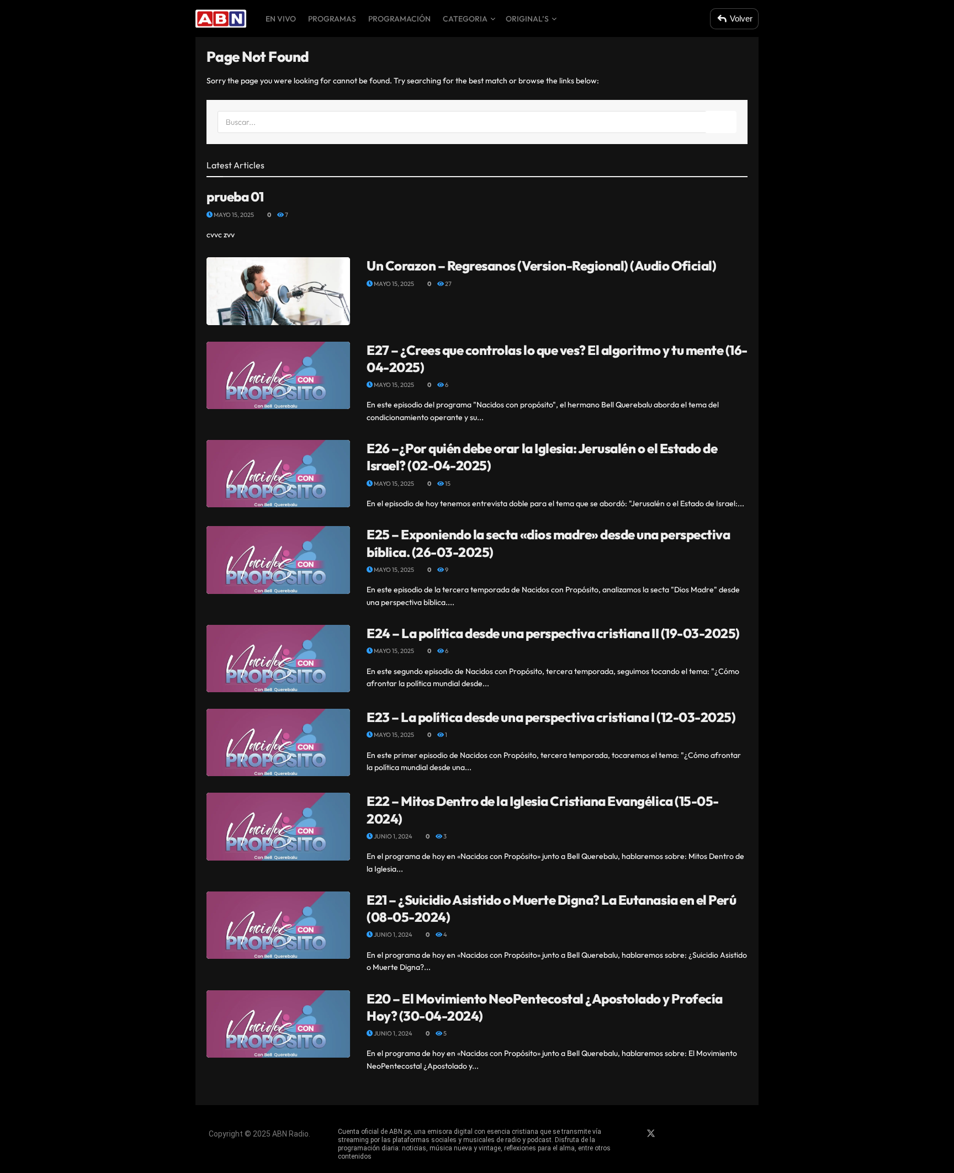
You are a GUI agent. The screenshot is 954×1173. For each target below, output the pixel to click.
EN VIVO (281, 19)
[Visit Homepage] (220, 18)
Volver (741, 18)
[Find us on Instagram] (670, 1134)
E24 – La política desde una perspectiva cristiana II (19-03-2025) (553, 633)
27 (448, 284)
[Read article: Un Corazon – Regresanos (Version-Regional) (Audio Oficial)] (278, 291)
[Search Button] (720, 122)
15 (447, 483)
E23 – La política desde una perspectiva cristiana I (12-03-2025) (551, 717)
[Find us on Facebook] (631, 1134)
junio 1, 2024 (392, 836)
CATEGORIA (465, 19)
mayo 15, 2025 (233, 215)
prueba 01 (235, 196)
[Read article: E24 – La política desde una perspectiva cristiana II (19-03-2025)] (278, 658)
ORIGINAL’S (527, 19)
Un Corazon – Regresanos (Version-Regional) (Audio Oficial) (541, 265)
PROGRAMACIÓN (399, 19)
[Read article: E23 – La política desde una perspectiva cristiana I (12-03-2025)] (278, 742)
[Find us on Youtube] (689, 1134)
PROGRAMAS (332, 19)
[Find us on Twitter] (650, 1134)
